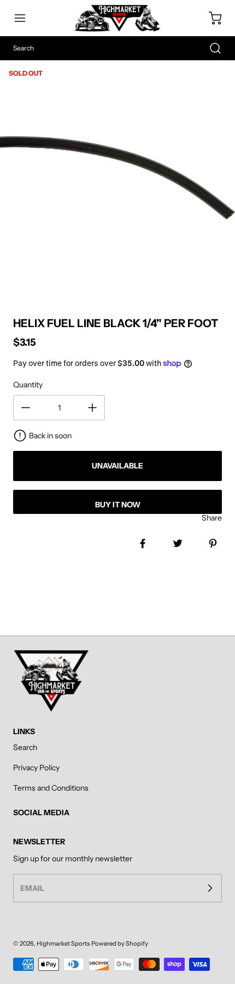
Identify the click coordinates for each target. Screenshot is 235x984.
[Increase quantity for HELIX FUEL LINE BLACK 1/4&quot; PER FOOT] (92, 408)
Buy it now (117, 505)
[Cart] (210, 18)
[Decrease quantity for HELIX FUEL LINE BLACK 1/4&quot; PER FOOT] (26, 408)
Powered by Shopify (119, 943)
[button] (25, 18)
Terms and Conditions (51, 788)
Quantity (28, 385)
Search (25, 747)
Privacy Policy (36, 768)
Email (32, 888)
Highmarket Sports (63, 943)
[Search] (210, 48)
